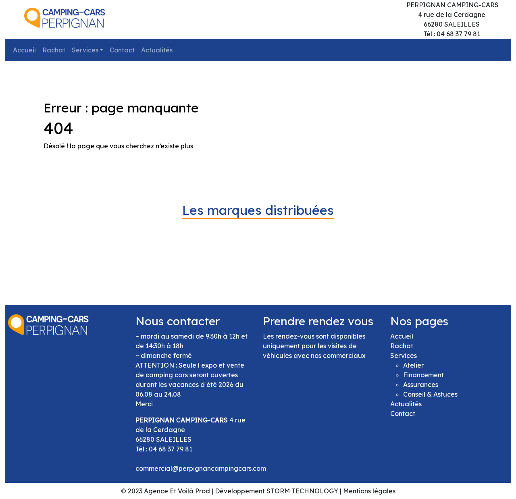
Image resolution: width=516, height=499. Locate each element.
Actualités (157, 50)
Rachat (53, 50)
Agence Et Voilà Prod (177, 491)
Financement (423, 375)
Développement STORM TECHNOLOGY (276, 491)
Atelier (413, 365)
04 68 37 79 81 (170, 449)
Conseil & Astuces (430, 394)
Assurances (420, 384)
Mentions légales (369, 491)
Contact (122, 50)
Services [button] (85, 50)
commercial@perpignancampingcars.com (200, 468)
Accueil (24, 50)
